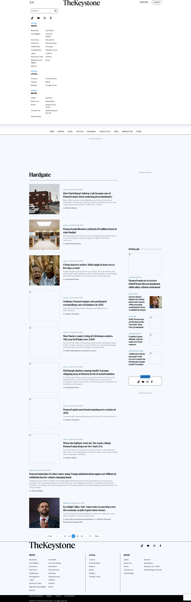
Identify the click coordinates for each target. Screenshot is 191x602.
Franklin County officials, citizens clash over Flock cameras (136, 340)
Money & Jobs (37, 57)
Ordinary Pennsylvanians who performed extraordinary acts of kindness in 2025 (85, 303)
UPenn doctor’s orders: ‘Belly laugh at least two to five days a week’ (89, 266)
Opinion (49, 98)
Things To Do (51, 85)
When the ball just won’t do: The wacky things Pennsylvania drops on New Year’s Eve (87, 445)
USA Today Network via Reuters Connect (81, 351)
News (48, 82)
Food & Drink (51, 79)
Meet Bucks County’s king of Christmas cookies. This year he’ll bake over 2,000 (88, 338)
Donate (157, 2)
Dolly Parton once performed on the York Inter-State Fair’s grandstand (136, 323)
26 (69, 536)
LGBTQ (49, 53)
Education (50, 40)
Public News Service (73, 243)
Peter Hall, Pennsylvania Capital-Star (79, 519)
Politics (49, 57)
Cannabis (49, 30)
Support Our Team (152, 566)
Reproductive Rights (37, 587)
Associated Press (72, 279)
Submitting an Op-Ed (153, 570)
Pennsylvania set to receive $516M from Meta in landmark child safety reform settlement (144, 284)
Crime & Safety (135, 277)
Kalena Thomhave (72, 314)
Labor (33, 53)
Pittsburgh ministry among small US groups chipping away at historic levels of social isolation (88, 372)
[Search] (55, 11)
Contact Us (35, 110)
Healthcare (35, 46)
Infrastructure (51, 50)
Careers (58, 596)
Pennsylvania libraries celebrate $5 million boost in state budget (90, 230)
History (34, 82)
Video (33, 98)
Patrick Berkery (71, 208)
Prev (49, 536)
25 (65, 536)
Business (34, 30)
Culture (34, 79)
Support (49, 596)
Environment (51, 43)
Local (70, 131)
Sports (34, 66)
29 (82, 536)
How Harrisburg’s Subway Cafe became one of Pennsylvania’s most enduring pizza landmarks (87, 195)
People (34, 85)
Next (97, 536)
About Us (35, 101)
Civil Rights (35, 34)
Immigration (36, 50)
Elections (35, 43)
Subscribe (143, 2)
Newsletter (50, 101)
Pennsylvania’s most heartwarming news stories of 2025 (89, 411)
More (127, 555)
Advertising (36, 116)
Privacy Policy (70, 596)
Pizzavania (91, 131)
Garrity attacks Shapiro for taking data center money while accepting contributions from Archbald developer (137, 303)
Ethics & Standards (36, 596)
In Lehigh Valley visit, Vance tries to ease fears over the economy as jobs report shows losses (89, 508)
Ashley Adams (71, 458)
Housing (49, 46)
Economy (35, 40)
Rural (48, 60)
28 (77, 536)
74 (90, 536)
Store (33, 105)
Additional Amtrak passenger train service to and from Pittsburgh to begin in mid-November (137, 359)
